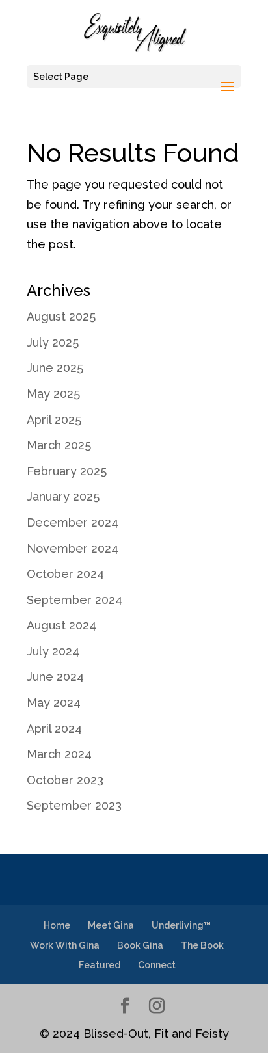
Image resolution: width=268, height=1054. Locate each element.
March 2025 (59, 445)
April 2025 (54, 420)
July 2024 (53, 651)
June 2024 (55, 676)
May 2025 (53, 394)
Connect (157, 965)
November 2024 (72, 548)
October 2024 (65, 574)
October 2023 (65, 780)
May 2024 (54, 702)
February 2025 (67, 471)
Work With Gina (65, 945)
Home (57, 925)
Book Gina (140, 945)
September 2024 (74, 600)
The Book (202, 945)
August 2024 (61, 625)
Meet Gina (111, 925)
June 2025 (55, 368)
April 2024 (54, 728)
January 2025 (63, 496)
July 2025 (53, 342)
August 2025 (61, 316)
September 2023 (74, 805)
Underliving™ (181, 925)
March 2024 (59, 754)
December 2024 (72, 522)
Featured (99, 965)
